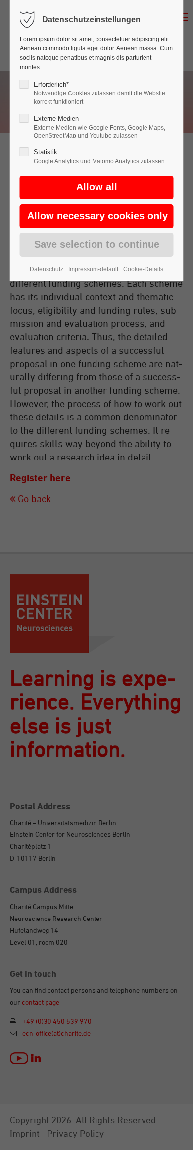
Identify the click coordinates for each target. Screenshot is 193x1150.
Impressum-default (93, 269)
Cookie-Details (143, 269)
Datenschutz (46, 269)
